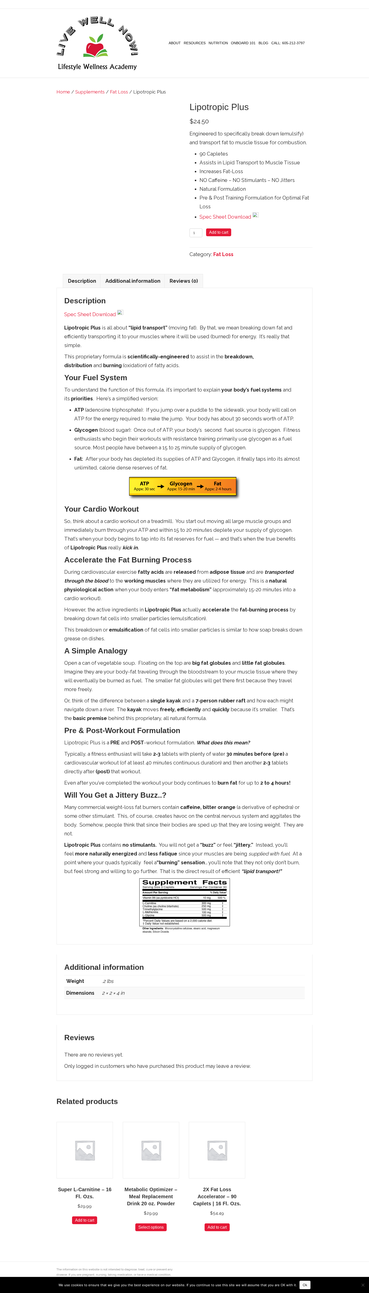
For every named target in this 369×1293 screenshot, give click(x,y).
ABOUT (175, 43)
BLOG (263, 43)
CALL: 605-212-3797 (288, 43)
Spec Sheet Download (226, 217)
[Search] (309, 43)
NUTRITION (218, 43)
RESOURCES (195, 43)
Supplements (90, 91)
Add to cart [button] (84, 1220)
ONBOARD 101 (243, 43)
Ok (305, 1285)
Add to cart (218, 232)
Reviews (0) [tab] (184, 281)
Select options (151, 1227)
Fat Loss (119, 91)
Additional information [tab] (132, 281)
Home (63, 91)
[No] (362, 1284)
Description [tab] (82, 281)
